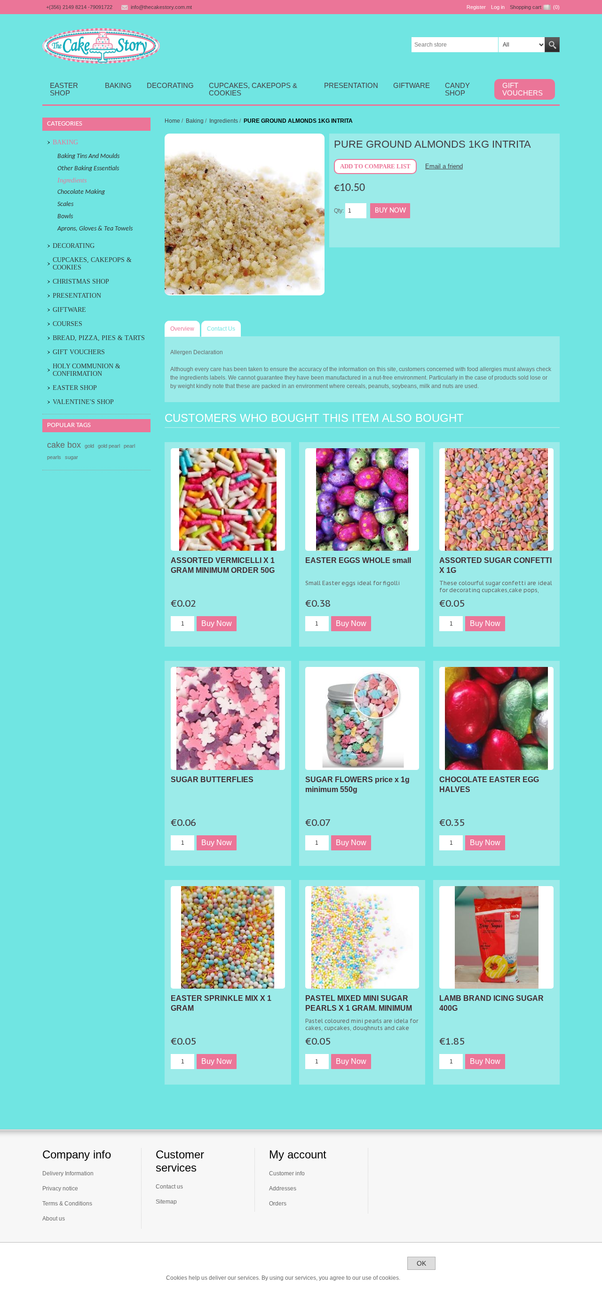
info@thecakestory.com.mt (161, 7)
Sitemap (166, 1201)
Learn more (421, 1278)
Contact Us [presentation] (221, 328)
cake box (64, 445)
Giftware (69, 309)
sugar (71, 457)
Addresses (282, 1188)
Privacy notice (60, 1188)
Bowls (65, 216)
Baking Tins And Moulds (88, 156)
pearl (129, 446)
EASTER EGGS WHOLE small (358, 560)
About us (53, 1218)
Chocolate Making (81, 192)
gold (89, 446)
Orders (277, 1203)
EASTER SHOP (75, 387)
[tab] (182, 329)
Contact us (169, 1186)
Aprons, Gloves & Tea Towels (95, 228)
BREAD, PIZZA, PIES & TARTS (99, 337)
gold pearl (109, 446)
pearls (54, 457)
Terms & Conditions (67, 1203)
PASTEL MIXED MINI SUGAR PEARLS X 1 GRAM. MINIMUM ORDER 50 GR (358, 1008)
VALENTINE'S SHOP (83, 401)
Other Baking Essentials (88, 168)
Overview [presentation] (182, 328)
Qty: (339, 210)
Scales (65, 204)
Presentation (77, 295)
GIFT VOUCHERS (79, 352)
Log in (498, 7)
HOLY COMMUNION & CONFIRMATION (86, 370)
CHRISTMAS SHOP (81, 281)
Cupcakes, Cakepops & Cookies (92, 263)
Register (476, 7)
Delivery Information (68, 1173)
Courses (67, 323)
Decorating (74, 245)
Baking (65, 142)
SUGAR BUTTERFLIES (212, 780)
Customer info (287, 1173)
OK (421, 1263)
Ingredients (72, 180)
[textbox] (455, 44)
